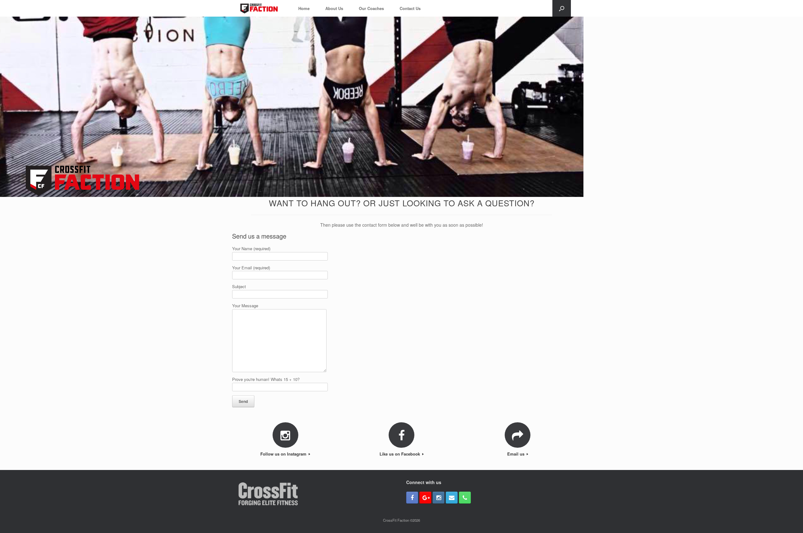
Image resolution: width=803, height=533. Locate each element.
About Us (334, 8)
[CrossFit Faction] (259, 8)
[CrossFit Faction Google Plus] (425, 498)
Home (304, 8)
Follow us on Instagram (284, 454)
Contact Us (410, 8)
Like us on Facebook (400, 454)
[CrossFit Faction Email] (452, 498)
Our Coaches (371, 8)
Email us (516, 454)
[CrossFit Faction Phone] (465, 498)
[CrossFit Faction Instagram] (438, 498)
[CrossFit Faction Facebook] (412, 498)
